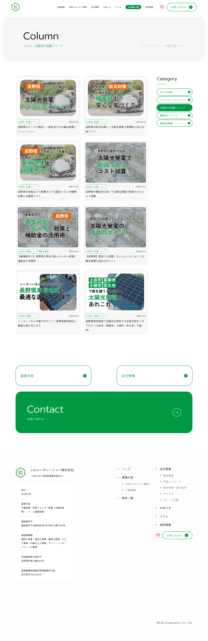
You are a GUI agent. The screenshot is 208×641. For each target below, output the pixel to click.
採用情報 (149, 7)
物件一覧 (135, 7)
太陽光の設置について (172, 107)
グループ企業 (171, 499)
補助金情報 (166, 123)
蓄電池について (169, 115)
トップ (126, 469)
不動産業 (61, 7)
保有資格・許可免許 (174, 487)
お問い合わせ (178, 7)
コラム (118, 7)
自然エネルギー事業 (78, 7)
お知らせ (107, 7)
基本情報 (168, 475)
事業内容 (27, 375)
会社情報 (95, 7)
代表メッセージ (172, 481)
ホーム (145, 45)
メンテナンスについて (172, 100)
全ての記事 (166, 92)
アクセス (168, 493)
